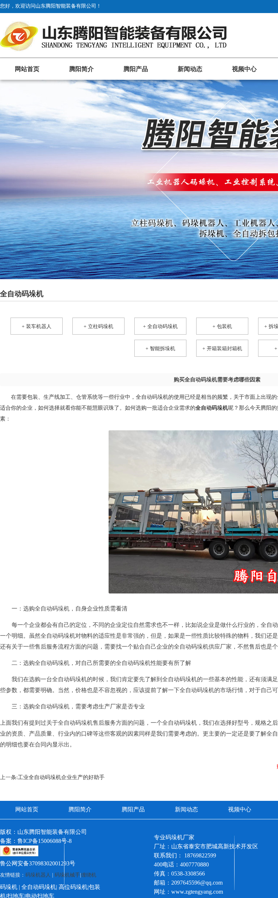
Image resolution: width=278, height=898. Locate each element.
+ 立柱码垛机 (98, 326)
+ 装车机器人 (36, 326)
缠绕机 (88, 875)
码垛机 (8, 887)
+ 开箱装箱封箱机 (222, 348)
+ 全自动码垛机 (160, 326)
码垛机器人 (38, 875)
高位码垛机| (74, 887)
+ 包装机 (222, 326)
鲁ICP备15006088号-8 (44, 841)
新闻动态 (190, 69)
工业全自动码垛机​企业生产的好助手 (61, 777)
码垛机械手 (67, 875)
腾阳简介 (81, 69)
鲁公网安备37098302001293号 (37, 863)
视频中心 (244, 69)
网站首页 (27, 69)
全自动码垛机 (38, 887)
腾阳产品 (135, 69)
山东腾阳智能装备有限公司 (52, 832)
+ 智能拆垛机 (160, 348)
